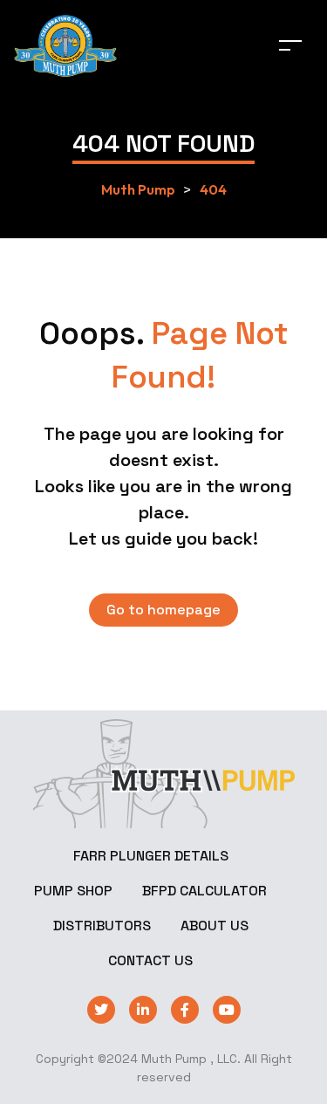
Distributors (102, 925)
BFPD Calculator (204, 890)
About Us (215, 925)
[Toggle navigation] (290, 45)
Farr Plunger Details (150, 856)
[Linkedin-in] (143, 1010)
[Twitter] (101, 1010)
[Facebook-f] (185, 1010)
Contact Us (150, 960)
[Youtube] (227, 1010)
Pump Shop (73, 890)
